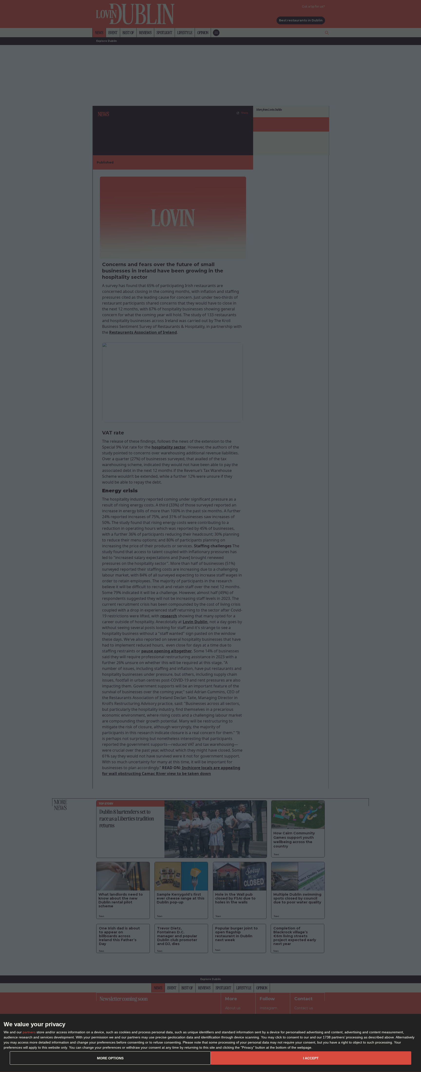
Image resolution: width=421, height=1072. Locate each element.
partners (29, 1032)
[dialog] (210, 1043)
